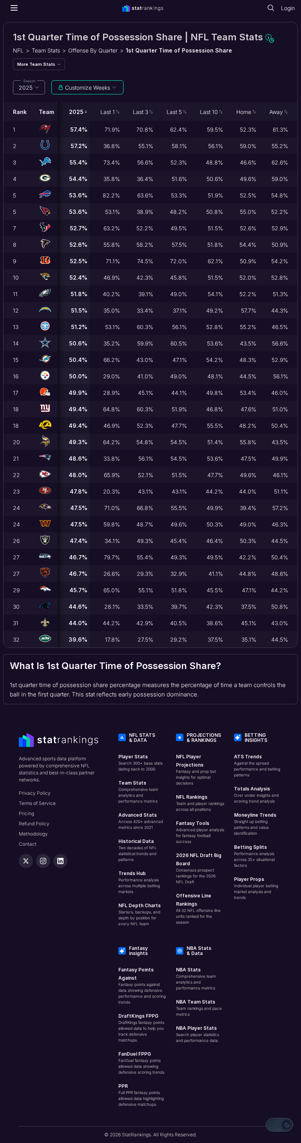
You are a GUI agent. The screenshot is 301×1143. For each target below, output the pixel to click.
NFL (18, 50)
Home (243, 112)
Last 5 (174, 112)
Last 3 (140, 112)
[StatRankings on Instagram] (43, 861)
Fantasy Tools (192, 823)
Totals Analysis (252, 789)
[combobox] (29, 87)
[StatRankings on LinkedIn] (60, 861)
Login (288, 8)
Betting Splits (250, 847)
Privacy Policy (35, 793)
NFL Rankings (191, 797)
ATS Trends (248, 757)
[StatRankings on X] (26, 861)
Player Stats (133, 757)
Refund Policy (34, 824)
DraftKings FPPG (138, 1016)
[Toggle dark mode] (279, 1125)
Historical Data (136, 841)
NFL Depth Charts (139, 905)
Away (276, 112)
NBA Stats (188, 970)
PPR (123, 1086)
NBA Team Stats (195, 1002)
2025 (76, 112)
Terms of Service (37, 803)
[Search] (271, 8)
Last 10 (209, 112)
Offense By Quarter (93, 50)
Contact (27, 844)
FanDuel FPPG (134, 1054)
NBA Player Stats (196, 1028)
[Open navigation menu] (14, 8)
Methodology (33, 834)
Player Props (249, 879)
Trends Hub (132, 873)
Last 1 (107, 112)
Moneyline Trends (255, 815)
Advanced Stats (137, 815)
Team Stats (46, 50)
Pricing (26, 813)
